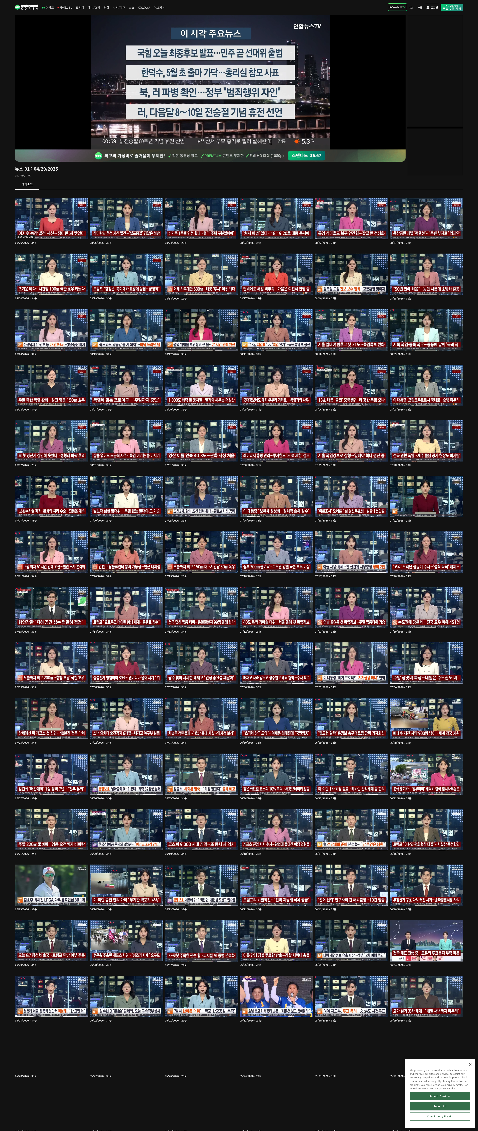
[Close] (470, 1064)
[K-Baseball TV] (397, 7)
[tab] (27, 184)
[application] (210, 82)
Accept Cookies (440, 1096)
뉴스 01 (22, 168)
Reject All (440, 1106)
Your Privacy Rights (440, 1116)
